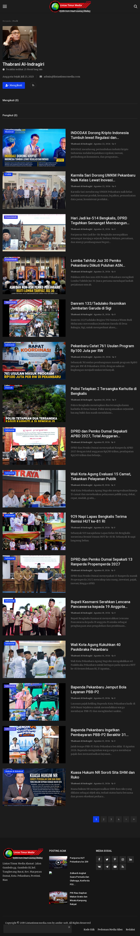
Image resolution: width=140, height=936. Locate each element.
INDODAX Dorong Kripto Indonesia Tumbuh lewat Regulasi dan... (100, 135)
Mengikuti (16, 85)
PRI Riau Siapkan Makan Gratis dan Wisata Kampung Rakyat (78, 898)
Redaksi (130, 929)
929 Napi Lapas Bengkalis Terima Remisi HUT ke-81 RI (99, 518)
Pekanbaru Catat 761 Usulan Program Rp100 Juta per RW (102, 348)
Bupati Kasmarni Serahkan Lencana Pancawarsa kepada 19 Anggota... (100, 604)
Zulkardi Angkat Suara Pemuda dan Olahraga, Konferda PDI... (79, 879)
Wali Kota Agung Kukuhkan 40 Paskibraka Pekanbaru (96, 647)
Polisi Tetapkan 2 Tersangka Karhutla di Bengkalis (104, 391)
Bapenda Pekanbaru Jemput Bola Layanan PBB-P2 (98, 689)
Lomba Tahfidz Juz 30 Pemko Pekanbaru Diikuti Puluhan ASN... (98, 263)
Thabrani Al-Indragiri (81, 144)
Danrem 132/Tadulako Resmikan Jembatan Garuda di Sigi (98, 305)
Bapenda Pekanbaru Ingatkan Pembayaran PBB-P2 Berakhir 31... (100, 732)
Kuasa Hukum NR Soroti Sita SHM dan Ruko (103, 774)
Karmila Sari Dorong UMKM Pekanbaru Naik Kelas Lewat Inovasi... (103, 177)
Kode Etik (89, 929)
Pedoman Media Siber (110, 929)
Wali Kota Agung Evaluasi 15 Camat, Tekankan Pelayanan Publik (101, 476)
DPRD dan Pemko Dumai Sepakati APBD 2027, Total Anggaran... (99, 433)
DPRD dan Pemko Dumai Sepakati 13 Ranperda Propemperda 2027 (101, 561)
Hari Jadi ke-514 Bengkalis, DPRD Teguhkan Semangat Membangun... (100, 220)
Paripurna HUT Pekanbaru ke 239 (79, 860)
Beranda (7, 21)
